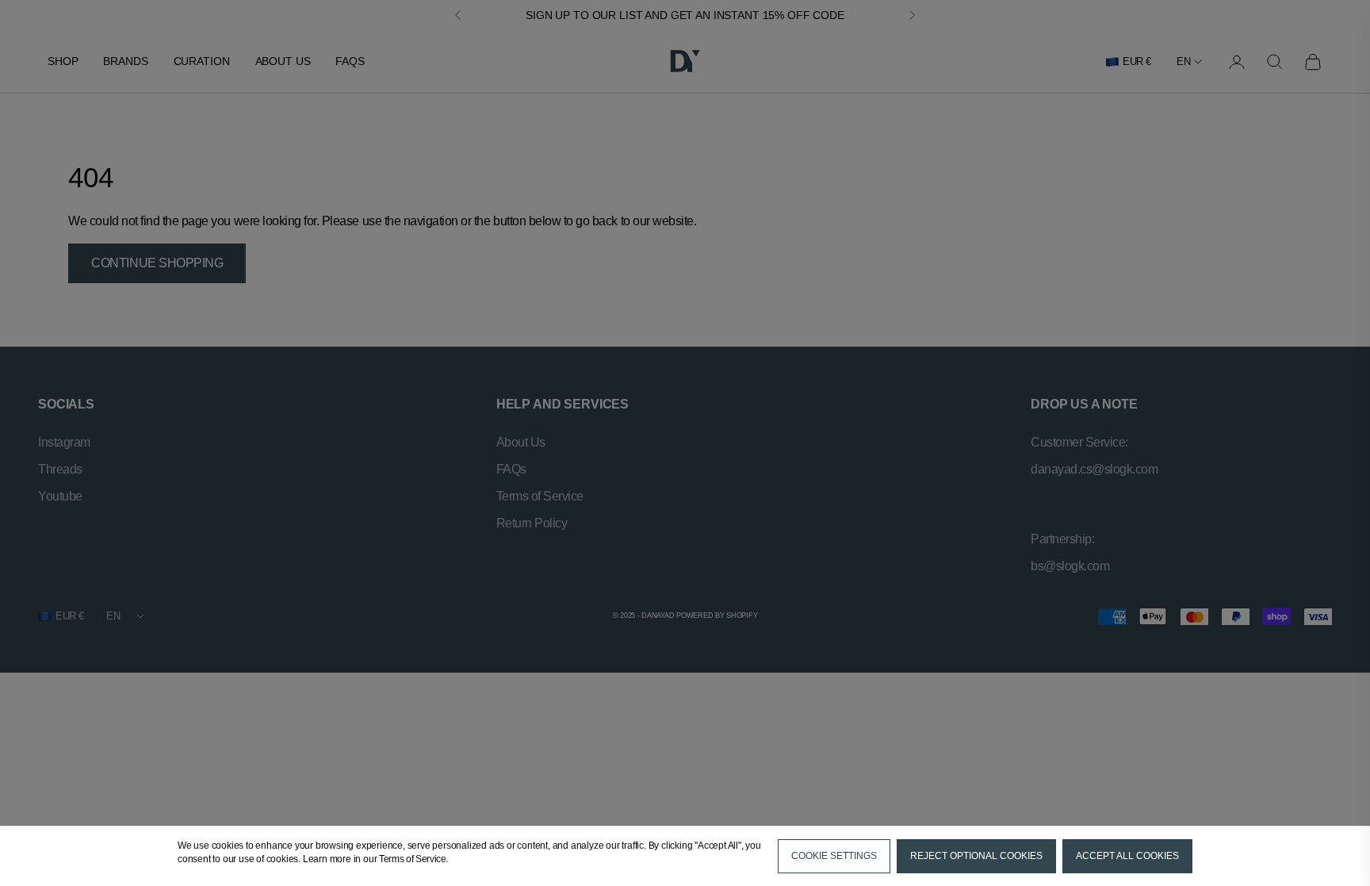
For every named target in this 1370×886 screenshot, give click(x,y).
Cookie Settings (834, 855)
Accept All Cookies (1127, 855)
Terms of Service (412, 859)
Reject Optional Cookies (976, 855)
